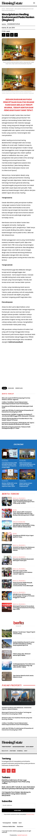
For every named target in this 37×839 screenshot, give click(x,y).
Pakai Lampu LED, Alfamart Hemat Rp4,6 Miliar (22, 654)
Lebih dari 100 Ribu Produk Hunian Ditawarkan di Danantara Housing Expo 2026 (17, 411)
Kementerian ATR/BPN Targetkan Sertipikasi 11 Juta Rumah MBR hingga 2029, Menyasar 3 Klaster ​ (18, 415)
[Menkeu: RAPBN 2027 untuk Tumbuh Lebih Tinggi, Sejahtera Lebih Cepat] (10, 474)
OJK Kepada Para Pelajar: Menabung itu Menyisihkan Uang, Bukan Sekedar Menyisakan (24, 525)
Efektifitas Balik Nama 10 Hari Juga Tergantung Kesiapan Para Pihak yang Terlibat (23, 501)
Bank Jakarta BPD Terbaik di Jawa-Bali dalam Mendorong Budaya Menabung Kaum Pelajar (23, 513)
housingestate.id (13, 24)
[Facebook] (3, 35)
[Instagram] (9, 771)
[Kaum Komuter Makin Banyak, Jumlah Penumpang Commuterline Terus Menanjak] (7, 583)
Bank (15, 510)
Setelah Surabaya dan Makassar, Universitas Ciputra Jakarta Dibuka (16, 708)
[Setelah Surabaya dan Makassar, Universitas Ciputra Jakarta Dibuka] (18, 696)
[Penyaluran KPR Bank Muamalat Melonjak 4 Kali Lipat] (7, 560)
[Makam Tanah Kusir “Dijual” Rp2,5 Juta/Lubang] (7, 632)
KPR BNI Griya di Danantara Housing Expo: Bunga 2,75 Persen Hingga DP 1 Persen (23, 595)
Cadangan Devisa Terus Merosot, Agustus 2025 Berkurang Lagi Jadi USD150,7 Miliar (24, 665)
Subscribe (17, 810)
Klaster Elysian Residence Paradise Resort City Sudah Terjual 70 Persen (17, 419)
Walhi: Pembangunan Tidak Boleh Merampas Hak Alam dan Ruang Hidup (27, 464)
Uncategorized (19, 521)
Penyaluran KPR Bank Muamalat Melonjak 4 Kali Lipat (17, 407)
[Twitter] (8, 35)
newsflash (19, 388)
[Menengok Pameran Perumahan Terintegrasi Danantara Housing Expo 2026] (7, 607)
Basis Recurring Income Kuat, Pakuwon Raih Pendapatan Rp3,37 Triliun (16, 427)
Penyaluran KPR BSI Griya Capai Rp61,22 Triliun (23, 536)
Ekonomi (5, 460)
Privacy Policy (30, 814)
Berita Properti (10, 9)
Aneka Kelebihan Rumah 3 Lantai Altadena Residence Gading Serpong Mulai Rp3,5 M (23, 643)
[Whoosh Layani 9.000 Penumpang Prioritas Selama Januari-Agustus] (7, 572)
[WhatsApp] (12, 35)
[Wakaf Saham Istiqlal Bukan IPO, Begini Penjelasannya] (27, 474)
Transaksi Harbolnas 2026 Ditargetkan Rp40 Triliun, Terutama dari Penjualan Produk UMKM (9, 465)
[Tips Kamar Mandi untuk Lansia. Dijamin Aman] (7, 676)
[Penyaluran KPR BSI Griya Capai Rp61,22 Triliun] (7, 536)
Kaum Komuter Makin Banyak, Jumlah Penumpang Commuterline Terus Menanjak (23, 584)
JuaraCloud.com (22, 835)
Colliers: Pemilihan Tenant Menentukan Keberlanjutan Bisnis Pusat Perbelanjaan (15, 403)
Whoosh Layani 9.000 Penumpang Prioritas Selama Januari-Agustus (16, 398)
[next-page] (32, 453)
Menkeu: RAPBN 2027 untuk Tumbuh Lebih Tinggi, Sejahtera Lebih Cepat (9, 484)
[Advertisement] (18, 365)
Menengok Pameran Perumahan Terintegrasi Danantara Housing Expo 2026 (16, 713)
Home (3, 9)
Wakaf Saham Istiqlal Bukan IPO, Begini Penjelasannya (25, 484)
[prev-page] (5, 453)
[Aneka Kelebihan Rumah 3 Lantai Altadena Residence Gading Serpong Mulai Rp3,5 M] (7, 643)
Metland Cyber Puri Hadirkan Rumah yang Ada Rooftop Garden (17, 718)
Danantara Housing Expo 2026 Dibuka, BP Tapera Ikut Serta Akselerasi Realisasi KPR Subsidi (18, 423)
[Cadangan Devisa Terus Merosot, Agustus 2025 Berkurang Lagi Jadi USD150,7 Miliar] (7, 665)
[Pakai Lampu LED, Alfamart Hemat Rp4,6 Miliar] (7, 654)
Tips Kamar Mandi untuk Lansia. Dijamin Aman (23, 676)
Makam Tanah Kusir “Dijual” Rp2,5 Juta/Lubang (24, 632)
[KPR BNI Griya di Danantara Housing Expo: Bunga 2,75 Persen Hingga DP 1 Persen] (7, 595)
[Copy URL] (16, 35)
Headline (11, 388)
